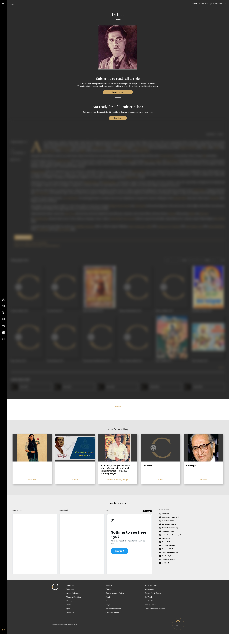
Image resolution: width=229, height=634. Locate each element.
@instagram (17, 510)
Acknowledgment (72, 593)
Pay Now (118, 118)
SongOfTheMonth (168, 545)
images (118, 406)
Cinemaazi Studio (112, 612)
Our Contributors (151, 601)
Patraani (147, 465)
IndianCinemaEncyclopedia (172, 535)
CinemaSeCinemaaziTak (170, 517)
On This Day (149, 597)
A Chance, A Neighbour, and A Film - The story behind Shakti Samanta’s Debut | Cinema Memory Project (116, 469)
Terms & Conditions (73, 597)
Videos (108, 589)
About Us (70, 585)
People (108, 597)
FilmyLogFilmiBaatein (170, 552)
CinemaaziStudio (168, 549)
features (32, 479)
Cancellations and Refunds (155, 608)
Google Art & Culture (153, 593)
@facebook (64, 510)
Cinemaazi (165, 514)
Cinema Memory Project (115, 593)
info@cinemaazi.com (70, 624)
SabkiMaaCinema (168, 531)
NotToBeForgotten (169, 524)
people (11, 4)
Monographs (149, 589)
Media (68, 604)
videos (75, 479)
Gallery (69, 601)
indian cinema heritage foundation (207, 3)
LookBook (165, 563)
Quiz (68, 608)
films (160, 479)
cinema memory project (118, 479)
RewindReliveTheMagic (170, 528)
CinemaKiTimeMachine (170, 542)
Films (108, 601)
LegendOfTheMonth (169, 559)
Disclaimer (70, 612)
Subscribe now (117, 92)
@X (108, 510)
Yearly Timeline (151, 585)
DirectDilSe (166, 538)
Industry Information (113, 608)
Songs (108, 604)
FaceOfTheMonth (168, 521)
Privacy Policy (150, 604)
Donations (70, 589)
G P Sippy (191, 465)
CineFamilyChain (168, 556)
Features (109, 585)
